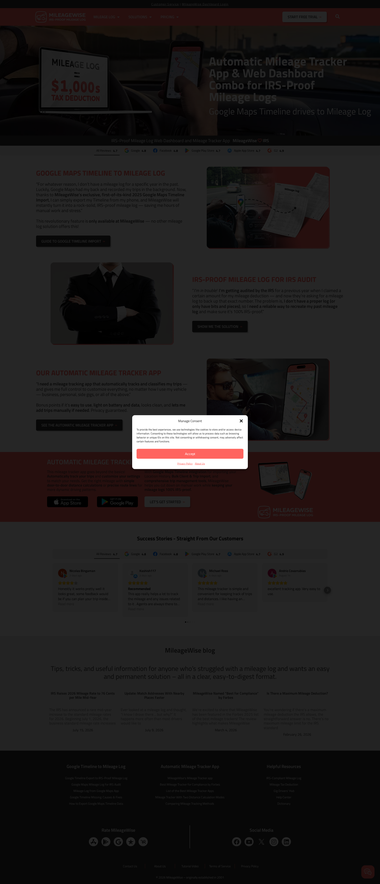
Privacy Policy (185, 463)
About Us (200, 463)
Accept (190, 454)
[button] (241, 421)
